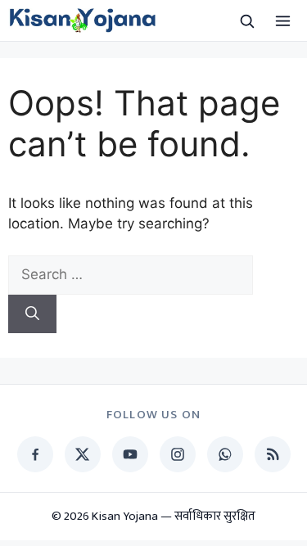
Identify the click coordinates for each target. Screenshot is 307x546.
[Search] (32, 314)
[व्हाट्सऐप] (225, 454)
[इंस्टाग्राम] (178, 454)
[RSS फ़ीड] (273, 454)
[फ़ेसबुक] (35, 454)
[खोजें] (246, 20)
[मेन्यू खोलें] (282, 20)
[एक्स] (83, 454)
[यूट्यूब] (130, 454)
